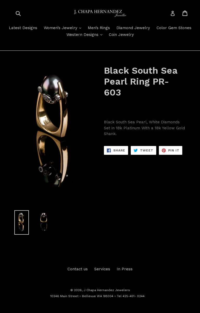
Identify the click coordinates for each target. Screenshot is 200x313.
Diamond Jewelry (133, 27)
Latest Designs (23, 27)
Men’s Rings (99, 27)
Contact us (77, 269)
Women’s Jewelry (64, 27)
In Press (125, 269)
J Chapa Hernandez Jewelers (107, 290)
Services (102, 269)
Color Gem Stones (174, 27)
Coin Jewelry (121, 34)
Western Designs (85, 34)
